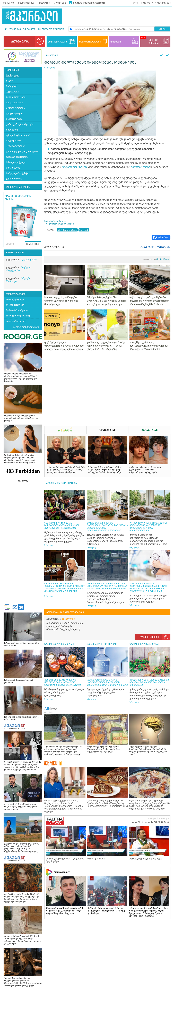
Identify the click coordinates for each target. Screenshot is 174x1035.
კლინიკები (14, 29)
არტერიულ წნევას (74, 167)
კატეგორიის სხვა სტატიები (61, 483)
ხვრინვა (83, 230)
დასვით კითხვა (149, 637)
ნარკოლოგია (14, 118)
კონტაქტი (60, 3)
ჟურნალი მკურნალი (52, 29)
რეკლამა (44, 3)
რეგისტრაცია (163, 3)
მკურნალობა (29, 259)
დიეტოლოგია (14, 113)
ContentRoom (156, 259)
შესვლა (145, 3)
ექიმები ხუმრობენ (17, 157)
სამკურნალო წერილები (59, 644)
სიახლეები (12, 75)
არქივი (10, 244)
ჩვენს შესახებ (26, 3)
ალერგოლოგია (15, 108)
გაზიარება (163, 237)
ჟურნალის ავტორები (18, 187)
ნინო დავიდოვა (15, 299)
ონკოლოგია (13, 140)
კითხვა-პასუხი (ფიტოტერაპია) (65, 612)
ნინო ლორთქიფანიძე (18, 315)
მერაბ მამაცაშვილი (17, 310)
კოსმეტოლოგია (15, 146)
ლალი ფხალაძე (15, 304)
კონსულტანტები (15, 294)
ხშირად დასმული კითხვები (89, 3)
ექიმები (30, 29)
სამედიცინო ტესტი (17, 173)
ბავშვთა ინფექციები (18, 269)
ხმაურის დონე (140, 167)
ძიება (162, 29)
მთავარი (8, 3)
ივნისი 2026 (32, 244)
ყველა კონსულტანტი (26, 327)
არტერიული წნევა (67, 230)
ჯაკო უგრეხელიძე (16, 321)
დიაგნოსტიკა (14, 178)
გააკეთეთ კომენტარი (155, 247)
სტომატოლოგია (15, 97)
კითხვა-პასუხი (15, 253)
